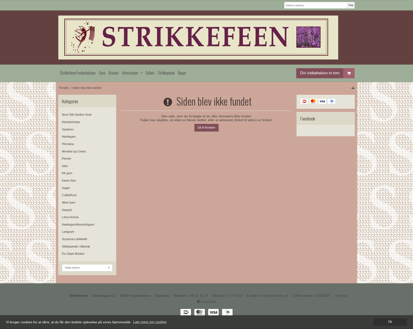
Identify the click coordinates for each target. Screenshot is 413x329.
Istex (65, 166)
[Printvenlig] (353, 88)
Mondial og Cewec (74, 151)
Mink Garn (68, 202)
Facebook (208, 301)
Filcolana (68, 144)
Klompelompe (71, 122)
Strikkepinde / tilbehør (76, 246)
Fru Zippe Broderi (73, 253)
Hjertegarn (69, 136)
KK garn (67, 173)
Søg (350, 5)
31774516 (235, 295)
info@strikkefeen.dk (273, 295)
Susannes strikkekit (74, 239)
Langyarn (68, 231)
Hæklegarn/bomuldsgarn (78, 224)
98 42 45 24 (199, 295)
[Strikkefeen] (206, 37)
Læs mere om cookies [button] (150, 322)
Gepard (67, 210)
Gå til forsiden (206, 127)
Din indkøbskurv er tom (319, 73)
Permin (66, 158)
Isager (66, 188)
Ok (390, 322)
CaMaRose (69, 195)
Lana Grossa (70, 217)
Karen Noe (69, 180)
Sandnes (68, 129)
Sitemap (341, 295)
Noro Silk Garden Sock (77, 114)
